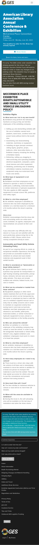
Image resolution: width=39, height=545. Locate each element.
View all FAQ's (8, 459)
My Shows (12, 538)
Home (3, 463)
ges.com (4, 505)
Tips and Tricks (7, 511)
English (7, 521)
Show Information (7, 466)
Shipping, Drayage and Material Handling (15, 473)
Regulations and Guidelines (11, 493)
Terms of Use (6, 502)
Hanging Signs (7, 476)
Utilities (4, 479)
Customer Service (7, 508)
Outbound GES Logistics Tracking (13, 514)
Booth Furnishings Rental (10, 469)
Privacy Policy (6, 499)
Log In (4, 538)
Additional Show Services (10, 485)
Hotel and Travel (7, 482)
